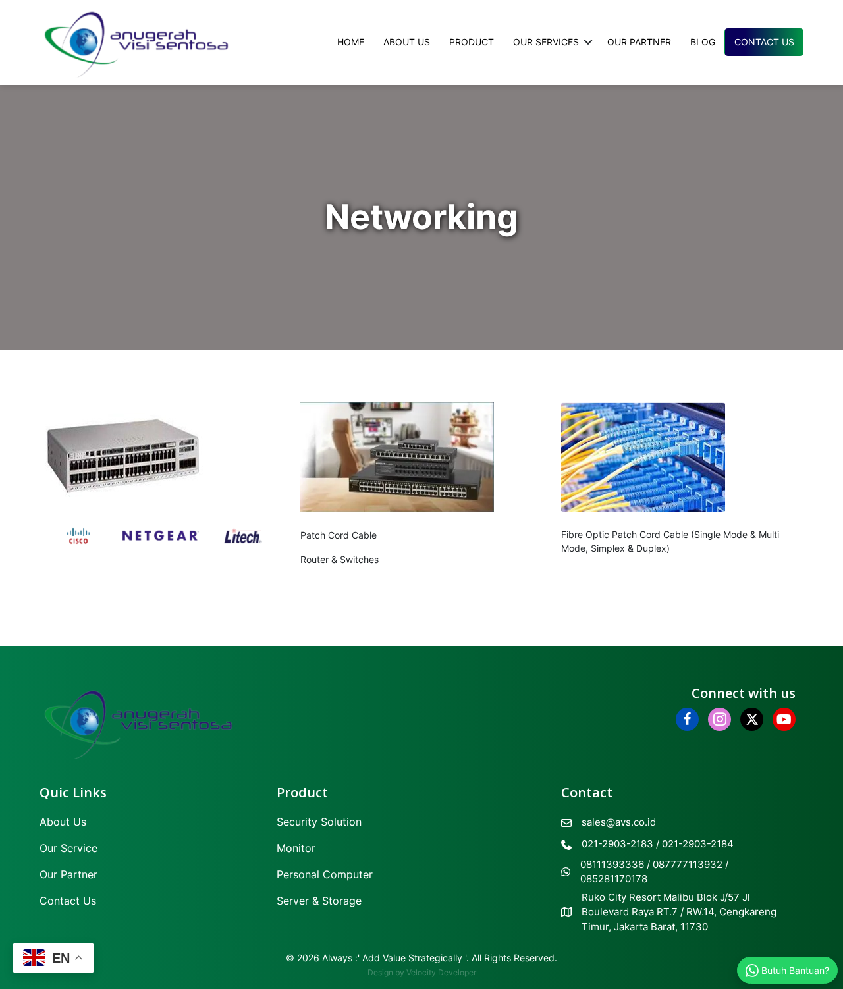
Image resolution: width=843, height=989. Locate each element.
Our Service (68, 848)
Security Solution (319, 821)
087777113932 (687, 864)
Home (350, 41)
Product (471, 41)
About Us (406, 41)
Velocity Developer (441, 972)
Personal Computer (325, 874)
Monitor (296, 848)
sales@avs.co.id (619, 822)
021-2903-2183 (617, 844)
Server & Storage (319, 900)
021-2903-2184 (698, 844)
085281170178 (613, 878)
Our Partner (639, 41)
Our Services (546, 41)
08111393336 (612, 864)
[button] (588, 42)
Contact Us (764, 41)
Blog (702, 41)
